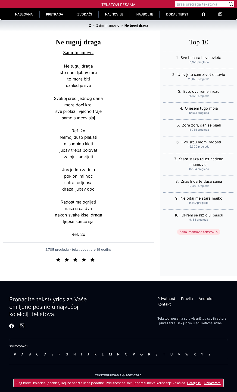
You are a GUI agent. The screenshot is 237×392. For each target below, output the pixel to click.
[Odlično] (93, 259)
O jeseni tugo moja (201, 108)
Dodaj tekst (177, 14)
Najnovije (114, 14)
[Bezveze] (68, 259)
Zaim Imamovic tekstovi (197, 232)
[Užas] (60, 259)
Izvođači (84, 14)
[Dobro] (85, 259)
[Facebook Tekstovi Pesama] (203, 14)
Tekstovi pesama (170, 318)
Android (205, 298)
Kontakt (164, 304)
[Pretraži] (231, 4)
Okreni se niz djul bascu (202, 215)
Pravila (187, 298)
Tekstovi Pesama (118, 4)
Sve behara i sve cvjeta (201, 57)
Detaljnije (194, 383)
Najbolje (144, 14)
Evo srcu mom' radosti (201, 142)
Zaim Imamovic (78, 52)
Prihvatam (212, 383)
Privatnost (166, 298)
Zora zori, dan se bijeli (201, 125)
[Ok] (77, 259)
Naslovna (24, 14)
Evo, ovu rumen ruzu (201, 91)
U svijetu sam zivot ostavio (201, 74)
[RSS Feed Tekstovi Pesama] (220, 14)
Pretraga (54, 14)
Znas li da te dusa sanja (201, 181)
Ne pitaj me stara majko (201, 198)
